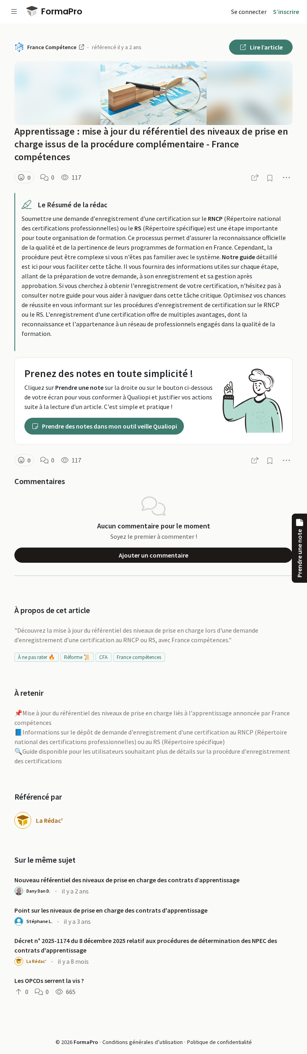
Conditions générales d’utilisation (142, 1042)
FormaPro (60, 11)
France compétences (139, 657)
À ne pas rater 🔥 (36, 657)
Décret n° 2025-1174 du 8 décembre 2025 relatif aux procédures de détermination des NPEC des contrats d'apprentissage (145, 945)
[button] (24, 177)
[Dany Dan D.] (18, 891)
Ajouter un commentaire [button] (153, 555)
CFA (103, 657)
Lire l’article (266, 47)
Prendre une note (299, 553)
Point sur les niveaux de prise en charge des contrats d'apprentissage (110, 910)
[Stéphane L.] (18, 921)
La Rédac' (49, 820)
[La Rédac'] (22, 820)
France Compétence (52, 47)
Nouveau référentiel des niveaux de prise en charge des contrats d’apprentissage (126, 880)
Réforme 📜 (77, 657)
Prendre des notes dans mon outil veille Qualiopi (109, 426)
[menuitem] (249, 12)
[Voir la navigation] (14, 11)
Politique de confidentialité (219, 1042)
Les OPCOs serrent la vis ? (49, 981)
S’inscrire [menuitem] (286, 12)
